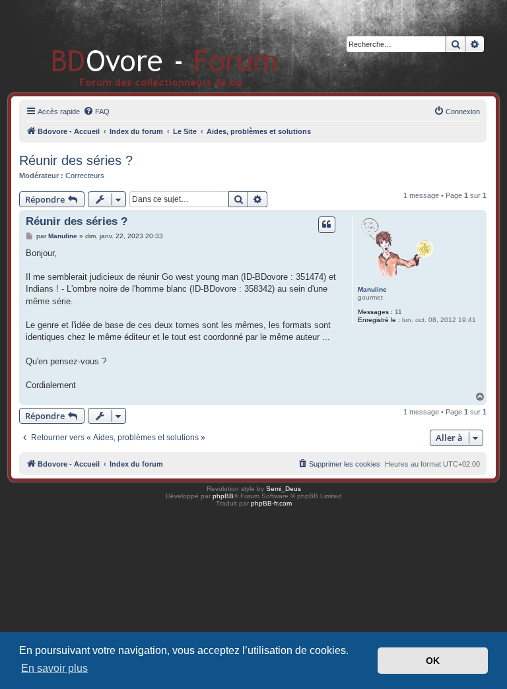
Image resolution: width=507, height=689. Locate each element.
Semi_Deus (283, 488)
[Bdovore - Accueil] (145, 46)
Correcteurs (84, 176)
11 (398, 311)
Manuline (372, 289)
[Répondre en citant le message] (326, 224)
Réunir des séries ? (76, 160)
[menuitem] (96, 111)
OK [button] (433, 660)
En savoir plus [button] (54, 668)
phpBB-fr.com (271, 503)
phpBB (223, 496)
